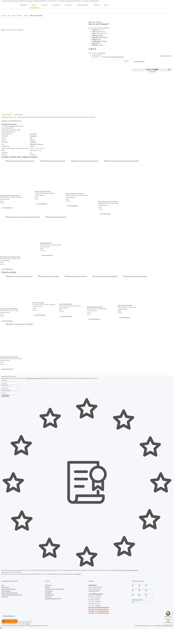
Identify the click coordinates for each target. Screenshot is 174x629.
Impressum (4, 596)
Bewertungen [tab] (18, 114)
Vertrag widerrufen (9, 616)
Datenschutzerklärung (33, 378)
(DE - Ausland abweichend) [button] (115, 57)
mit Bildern (103, 41)
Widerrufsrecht (6, 591)
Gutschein (48, 596)
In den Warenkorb (7, 208)
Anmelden (5, 396)
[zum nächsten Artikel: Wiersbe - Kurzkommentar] (47, 16)
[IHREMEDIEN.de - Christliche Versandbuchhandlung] (16, 5)
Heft (99, 39)
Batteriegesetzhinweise (8, 589)
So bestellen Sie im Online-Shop (54, 589)
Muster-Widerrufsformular (9, 593)
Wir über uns (49, 591)
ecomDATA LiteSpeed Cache (164, 625)
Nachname (4, 385)
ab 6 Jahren (33, 134)
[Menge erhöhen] (124, 65)
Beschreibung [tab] (7, 114)
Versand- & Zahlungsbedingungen (11, 595)
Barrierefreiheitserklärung (53, 598)
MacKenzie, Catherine (95, 22)
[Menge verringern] (89, 61)
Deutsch (32, 140)
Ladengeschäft (49, 595)
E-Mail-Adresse (6, 390)
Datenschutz (5, 587)
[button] (152, 70)
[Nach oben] (0, 628)
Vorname (4, 380)
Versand (102, 53)
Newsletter (48, 593)
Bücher (101, 35)
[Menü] (171, 611)
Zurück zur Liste (5, 15)
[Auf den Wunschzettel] (6, 27)
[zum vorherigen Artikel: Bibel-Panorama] (44, 16)
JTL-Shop (145, 625)
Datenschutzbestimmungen (129, 570)
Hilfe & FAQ (48, 585)
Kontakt (47, 587)
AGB (116, 570)
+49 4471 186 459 (93, 591)
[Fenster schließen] (2, 23)
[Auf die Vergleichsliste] (2, 27)
